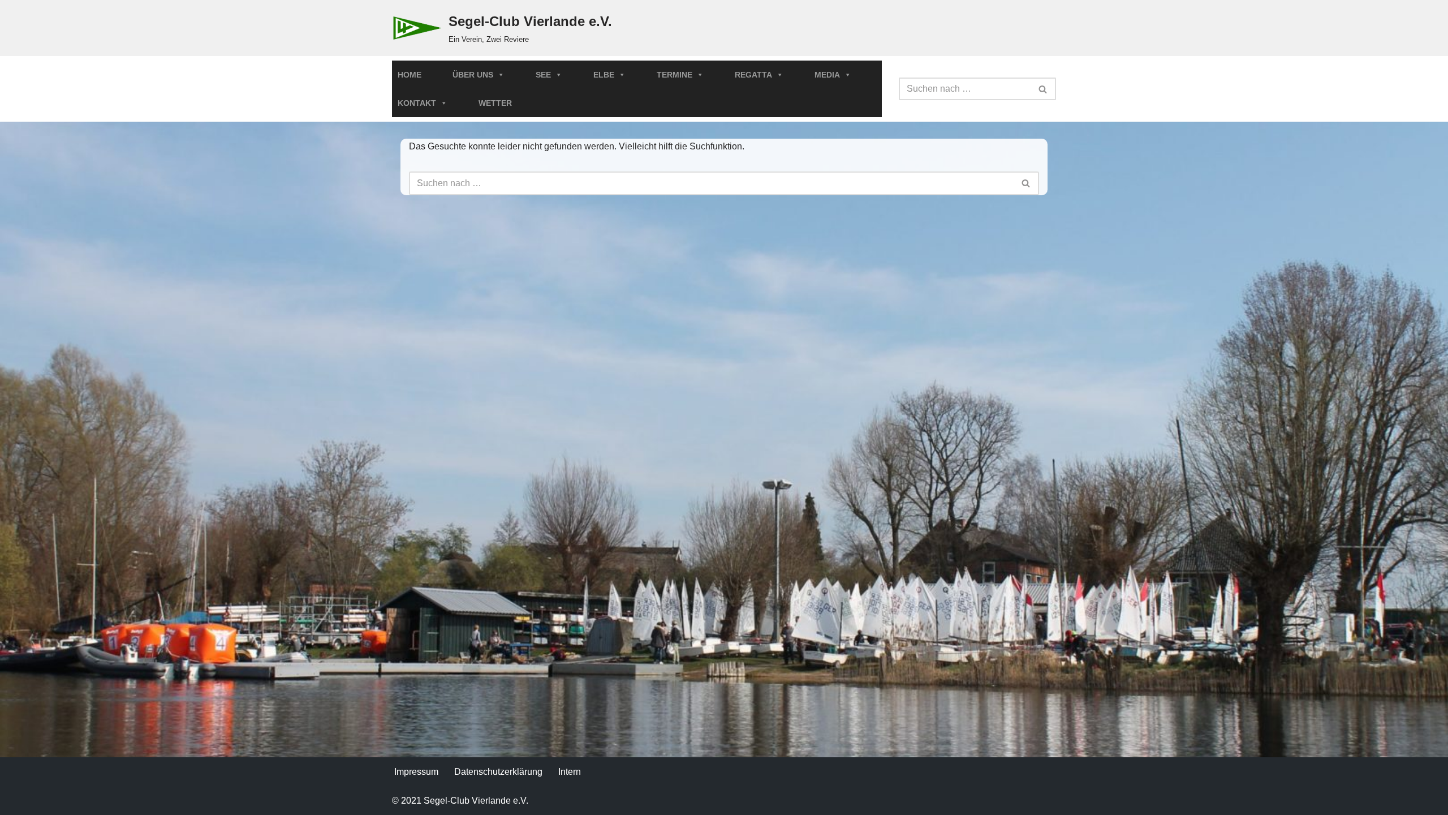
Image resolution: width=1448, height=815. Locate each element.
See (543, 74)
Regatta (753, 74)
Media (827, 74)
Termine (674, 74)
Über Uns (473, 74)
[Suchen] (1043, 89)
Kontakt (417, 103)
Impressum (416, 772)
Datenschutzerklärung (498, 772)
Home (409, 74)
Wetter (495, 103)
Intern (569, 772)
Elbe (603, 74)
